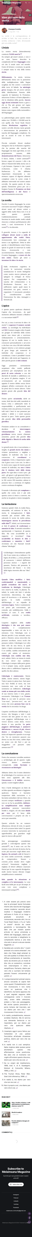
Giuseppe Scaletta (14, 29)
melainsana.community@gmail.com (16, 1210)
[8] (12, 747)
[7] (4, 572)
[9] (8, 846)
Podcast (16, 1198)
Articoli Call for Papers (9, 14)
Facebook (16, 1207)
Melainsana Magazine (11, 3)
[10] (18, 889)
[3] (7, 226)
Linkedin (16, 1201)
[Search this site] (26, 2)
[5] (8, 441)
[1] (21, 54)
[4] (18, 317)
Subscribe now (17, 1184)
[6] (10, 523)
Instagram (16, 1194)
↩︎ (13, 945)
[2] (29, 158)
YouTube (16, 1204)
